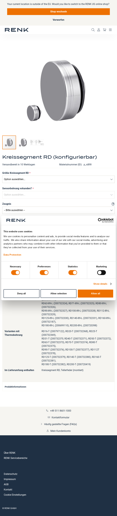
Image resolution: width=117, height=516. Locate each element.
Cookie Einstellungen (15, 494)
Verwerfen (58, 19)
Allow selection (58, 293)
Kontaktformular (60, 417)
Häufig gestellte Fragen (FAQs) (60, 424)
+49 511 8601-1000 (60, 410)
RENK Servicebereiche (15, 458)
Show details (100, 283)
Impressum (10, 479)
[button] (23, 142)
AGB (6, 484)
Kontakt (8, 489)
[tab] (58, 386)
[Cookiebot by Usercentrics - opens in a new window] (100, 220)
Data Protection (12, 254)
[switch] (44, 272)
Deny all (21, 293)
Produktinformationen (15, 387)
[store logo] (17, 30)
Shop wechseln (58, 11)
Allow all (95, 293)
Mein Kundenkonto (60, 430)
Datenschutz (10, 474)
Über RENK (9, 452)
